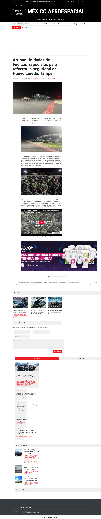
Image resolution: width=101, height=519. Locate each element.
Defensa (27, 24)
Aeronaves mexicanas (24, 282)
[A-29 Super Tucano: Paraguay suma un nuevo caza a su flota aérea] (56, 302)
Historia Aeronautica (20, 422)
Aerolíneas (35, 24)
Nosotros (28, 507)
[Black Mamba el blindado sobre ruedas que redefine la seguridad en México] (38, 302)
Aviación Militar (16, 314)
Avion (45, 282)
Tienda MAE (16, 27)
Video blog (74, 24)
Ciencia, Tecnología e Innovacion (23, 397)
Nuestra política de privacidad (50, 517)
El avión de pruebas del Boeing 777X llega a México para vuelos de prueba (31, 467)
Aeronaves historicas (26, 380)
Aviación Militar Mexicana (36, 282)
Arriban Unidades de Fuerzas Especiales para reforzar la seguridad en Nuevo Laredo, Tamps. (35, 67)
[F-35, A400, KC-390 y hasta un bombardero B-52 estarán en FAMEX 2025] (27, 366)
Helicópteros (19, 384)
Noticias (20, 24)
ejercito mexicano (63, 282)
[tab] (37, 359)
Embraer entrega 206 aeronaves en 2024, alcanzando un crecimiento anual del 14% (26, 432)
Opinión (60, 24)
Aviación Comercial (24, 381)
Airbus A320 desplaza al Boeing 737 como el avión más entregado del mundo (30, 478)
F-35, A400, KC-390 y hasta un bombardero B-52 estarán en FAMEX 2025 (25, 376)
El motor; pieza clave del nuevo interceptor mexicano (37, 1)
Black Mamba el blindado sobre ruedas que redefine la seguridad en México (38, 312)
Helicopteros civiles (26, 384)
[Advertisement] (50, 40)
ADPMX (26, 511)
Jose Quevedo (36, 78)
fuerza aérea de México (74, 282)
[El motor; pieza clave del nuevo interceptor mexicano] (20, 302)
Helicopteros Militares (21, 385)
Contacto (21, 507)
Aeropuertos (44, 24)
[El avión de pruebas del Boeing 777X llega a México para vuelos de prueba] (18, 469)
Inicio (14, 24)
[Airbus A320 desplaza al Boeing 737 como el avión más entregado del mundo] (18, 479)
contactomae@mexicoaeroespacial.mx (31, 512)
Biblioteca (25, 27)
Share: (49, 276)
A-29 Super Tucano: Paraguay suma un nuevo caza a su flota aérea (56, 312)
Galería (66, 24)
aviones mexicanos (53, 282)
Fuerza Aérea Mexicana (31, 383)
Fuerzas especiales (23, 285)
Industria (53, 24)
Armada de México (28, 456)
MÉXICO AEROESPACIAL (56, 11)
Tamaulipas (32, 285)
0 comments (52, 78)
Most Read (37, 358)
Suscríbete (82, 24)
